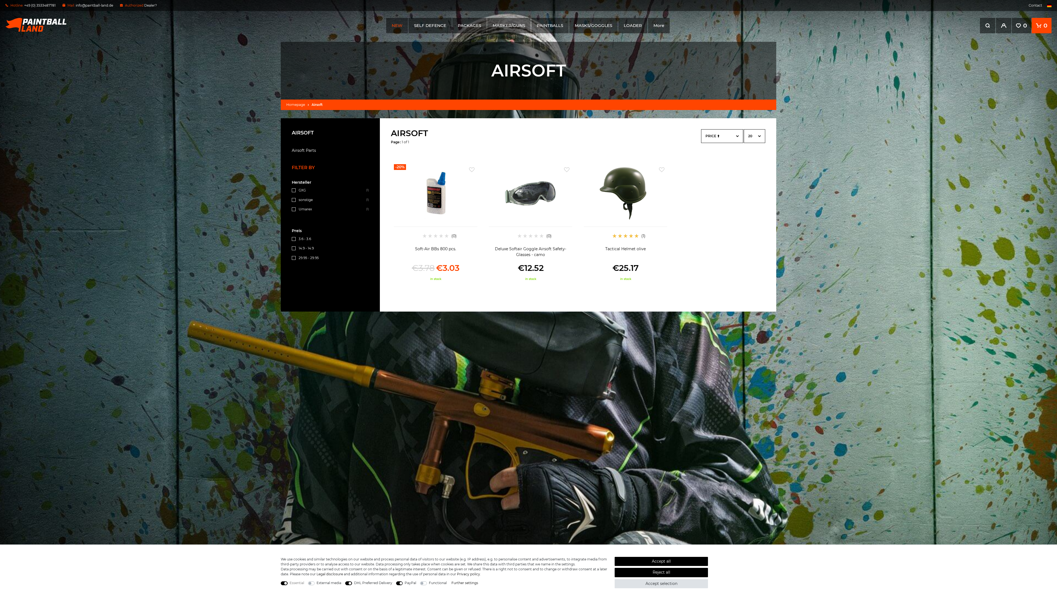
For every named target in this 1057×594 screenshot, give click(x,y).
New (397, 25)
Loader (633, 25)
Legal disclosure (330, 574)
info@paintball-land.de (94, 5)
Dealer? (150, 5)
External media (329, 583)
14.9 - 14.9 (306, 248)
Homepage (295, 105)
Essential (297, 583)
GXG (302, 190)
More (658, 25)
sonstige (306, 200)
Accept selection (661, 583)
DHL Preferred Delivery (373, 583)
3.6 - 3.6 (305, 239)
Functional (438, 583)
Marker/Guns (509, 25)
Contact (1035, 5)
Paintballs (550, 25)
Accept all (661, 561)
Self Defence (430, 25)
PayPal (410, 583)
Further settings (464, 583)
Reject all (661, 572)
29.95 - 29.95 (309, 258)
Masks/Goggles (593, 25)
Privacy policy (468, 574)
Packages (469, 25)
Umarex (305, 209)
